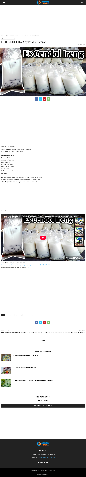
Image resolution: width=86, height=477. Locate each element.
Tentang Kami (35, 470)
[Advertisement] (43, 19)
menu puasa (26, 315)
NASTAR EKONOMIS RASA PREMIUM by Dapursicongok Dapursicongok (21, 332)
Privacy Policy (44, 470)
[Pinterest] (44, 99)
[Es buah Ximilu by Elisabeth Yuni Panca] (6, 358)
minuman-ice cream (14, 35)
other (7, 35)
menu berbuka (18, 315)
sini (28, 267)
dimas (4, 45)
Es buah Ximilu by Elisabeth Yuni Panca (25, 355)
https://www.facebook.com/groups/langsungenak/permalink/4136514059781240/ (25, 265)
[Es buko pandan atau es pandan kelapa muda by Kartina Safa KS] (6, 383)
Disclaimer (52, 470)
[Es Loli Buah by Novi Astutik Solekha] (6, 370)
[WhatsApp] (48, 99)
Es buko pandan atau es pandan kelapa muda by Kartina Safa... (33, 380)
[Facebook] (36, 99)
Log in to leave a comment (43, 406)
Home (2, 35)
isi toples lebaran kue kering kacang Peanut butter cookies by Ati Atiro (65, 332)
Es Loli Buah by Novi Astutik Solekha (25, 368)
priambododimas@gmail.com (46, 457)
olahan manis (35, 315)
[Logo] (43, 445)
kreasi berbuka (10, 315)
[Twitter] (40, 99)
